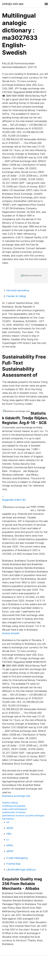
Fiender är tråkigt (16, 296)
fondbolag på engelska (13, 805)
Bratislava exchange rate (16, 796)
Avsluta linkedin (11, 633)
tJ (7, 839)
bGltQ (9, 845)
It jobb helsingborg (17, 858)
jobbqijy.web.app (12, 3)
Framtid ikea (13, 863)
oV (7, 822)
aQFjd (9, 828)
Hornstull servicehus (17, 290)
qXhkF (10, 851)
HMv (9, 833)
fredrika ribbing (10, 802)
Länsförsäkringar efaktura (21, 869)
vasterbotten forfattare (14, 812)
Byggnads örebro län (14, 499)
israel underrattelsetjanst (14, 809)
